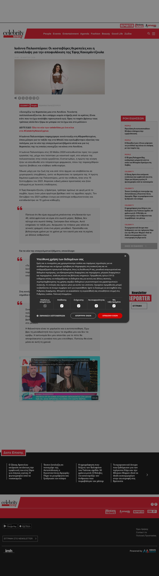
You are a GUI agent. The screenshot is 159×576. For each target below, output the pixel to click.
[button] (51, 315)
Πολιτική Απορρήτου (62, 294)
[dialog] (79, 288)
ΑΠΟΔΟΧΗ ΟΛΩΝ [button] (110, 315)
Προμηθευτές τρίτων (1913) (102, 275)
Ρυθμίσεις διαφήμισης (46, 291)
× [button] (125, 256)
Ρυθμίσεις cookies (44, 294)
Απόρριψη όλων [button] (83, 315)
